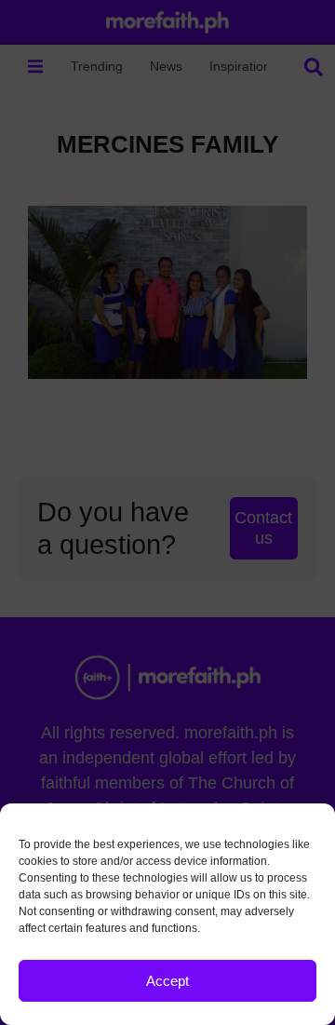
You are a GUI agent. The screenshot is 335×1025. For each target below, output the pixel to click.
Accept (167, 981)
